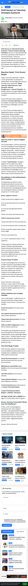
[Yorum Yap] (2, 45)
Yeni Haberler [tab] (20, 531)
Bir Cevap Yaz (7, 488)
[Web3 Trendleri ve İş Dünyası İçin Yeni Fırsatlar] (20, 458)
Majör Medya (8, 17)
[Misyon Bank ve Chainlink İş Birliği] (7, 458)
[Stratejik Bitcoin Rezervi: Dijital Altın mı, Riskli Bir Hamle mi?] (20, 474)
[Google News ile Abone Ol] (6, 41)
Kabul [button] (25, 584)
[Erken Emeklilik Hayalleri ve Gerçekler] (7, 443)
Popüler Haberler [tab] (7, 531)
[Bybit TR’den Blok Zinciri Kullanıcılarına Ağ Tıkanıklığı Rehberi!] (20, 443)
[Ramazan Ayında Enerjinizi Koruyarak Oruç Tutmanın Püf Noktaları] (14, 545)
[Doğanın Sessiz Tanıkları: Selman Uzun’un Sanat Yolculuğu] (14, 553)
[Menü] (2, 2)
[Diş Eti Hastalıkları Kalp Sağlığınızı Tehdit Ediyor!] (14, 561)
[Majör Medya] (15, 2)
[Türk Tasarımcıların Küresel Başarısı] (14, 568)
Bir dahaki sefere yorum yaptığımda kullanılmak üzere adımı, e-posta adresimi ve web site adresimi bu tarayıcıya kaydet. (15, 521)
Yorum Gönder (7, 525)
